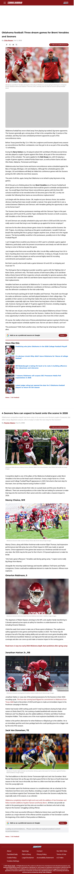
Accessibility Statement (45, 858)
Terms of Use (61, 854)
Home (7, 397)
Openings (25, 851)
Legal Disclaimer (28, 858)
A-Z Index (60, 858)
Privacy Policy (42, 854)
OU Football (15, 397)
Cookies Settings (13, 861)
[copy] (16, 44)
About (9, 851)
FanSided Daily (12, 854)
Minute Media (11, 865)
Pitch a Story (26, 854)
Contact (39, 851)
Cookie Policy (12, 858)
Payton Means (9, 423)
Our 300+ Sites (62, 851)
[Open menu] (5, 3)
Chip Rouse (8, 40)
